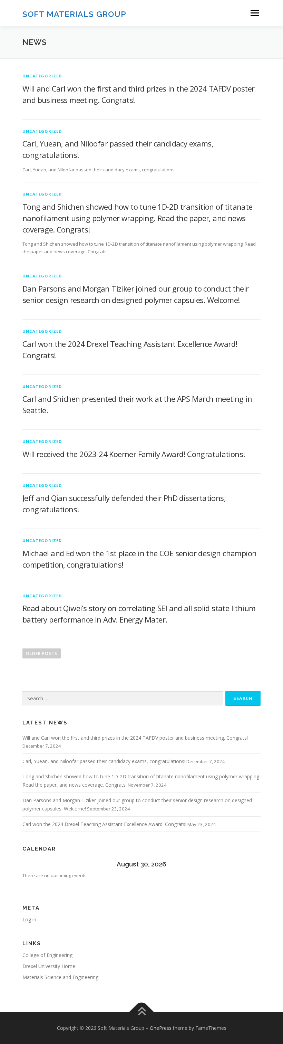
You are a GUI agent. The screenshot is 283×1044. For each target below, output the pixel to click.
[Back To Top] (141, 1011)
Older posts (41, 653)
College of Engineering (47, 955)
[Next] (237, 864)
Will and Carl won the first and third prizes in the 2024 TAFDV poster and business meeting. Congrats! (135, 737)
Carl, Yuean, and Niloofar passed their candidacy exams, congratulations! (103, 761)
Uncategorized (42, 75)
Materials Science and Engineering (60, 977)
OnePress (161, 1028)
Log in (29, 919)
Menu (254, 13)
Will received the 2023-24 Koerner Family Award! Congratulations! (133, 454)
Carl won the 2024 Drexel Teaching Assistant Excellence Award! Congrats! (104, 824)
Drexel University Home (48, 966)
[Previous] (46, 864)
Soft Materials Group (74, 13)
